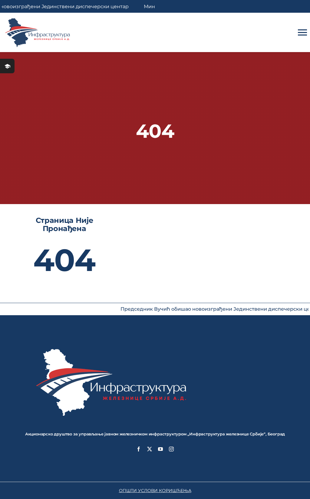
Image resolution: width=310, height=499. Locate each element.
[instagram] (171, 449)
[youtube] (160, 449)
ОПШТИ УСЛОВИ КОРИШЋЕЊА (155, 490)
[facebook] (138, 449)
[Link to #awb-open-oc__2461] (7, 66)
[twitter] (149, 449)
